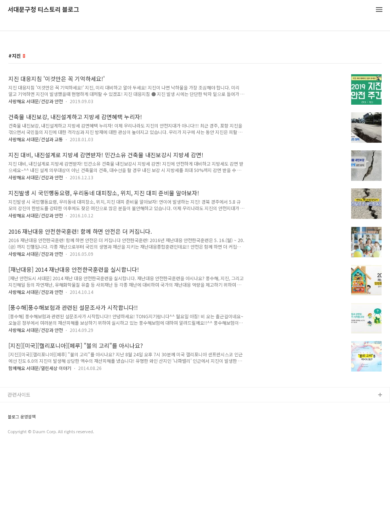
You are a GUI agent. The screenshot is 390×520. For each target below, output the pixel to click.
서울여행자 (19, 444)
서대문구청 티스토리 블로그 (43, 10)
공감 (12, 419)
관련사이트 (19, 394)
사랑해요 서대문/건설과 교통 (35, 139)
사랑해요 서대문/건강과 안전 (35, 101)
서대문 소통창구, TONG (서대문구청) (46, 407)
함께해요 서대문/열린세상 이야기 (39, 368)
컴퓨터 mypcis (24, 431)
